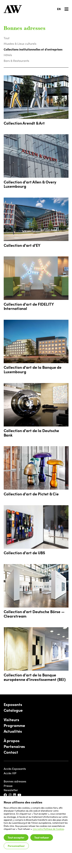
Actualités (13, 731)
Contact (11, 752)
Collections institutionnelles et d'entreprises (33, 49)
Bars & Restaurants (16, 61)
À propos (12, 740)
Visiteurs (11, 719)
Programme (14, 725)
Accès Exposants (15, 769)
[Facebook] (5, 795)
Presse (8, 786)
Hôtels (8, 55)
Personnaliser (16, 846)
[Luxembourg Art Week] (13, 9)
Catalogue (13, 710)
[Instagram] (10, 795)
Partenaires (14, 746)
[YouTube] (20, 795)
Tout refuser (41, 837)
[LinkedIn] (14, 795)
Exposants (13, 704)
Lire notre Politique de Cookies (48, 828)
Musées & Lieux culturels (20, 43)
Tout (6, 38)
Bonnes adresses (15, 781)
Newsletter (11, 790)
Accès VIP (10, 773)
